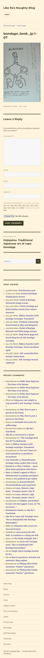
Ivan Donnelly (12, 460)
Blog (5, 589)
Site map (7, 584)
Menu (7, 14)
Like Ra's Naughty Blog (19, 7)
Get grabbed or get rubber (25, 479)
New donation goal (26, 290)
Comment (8, 136)
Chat (5, 600)
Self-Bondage (9, 633)
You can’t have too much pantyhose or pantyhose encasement (21, 453)
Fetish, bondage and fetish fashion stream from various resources (22, 309)
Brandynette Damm (14, 510)
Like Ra (9, 435)
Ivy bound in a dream (24, 435)
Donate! (7, 644)
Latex (5, 617)
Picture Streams (10, 611)
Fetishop (7, 639)
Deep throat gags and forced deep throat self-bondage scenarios (22, 337)
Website (7, 192)
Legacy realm (9, 606)
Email (6, 181)
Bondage (7, 628)
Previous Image (9, 25)
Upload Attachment (21, 206)
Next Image (21, 25)
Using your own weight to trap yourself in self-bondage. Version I (23, 403)
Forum (6, 595)
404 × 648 (23, 106)
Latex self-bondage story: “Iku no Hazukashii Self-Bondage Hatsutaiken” (22, 519)
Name (5, 170)
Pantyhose (8, 622)
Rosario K (10, 466)
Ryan (8, 472)
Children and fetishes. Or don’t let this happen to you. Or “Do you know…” (23, 504)
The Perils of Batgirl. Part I (26, 538)
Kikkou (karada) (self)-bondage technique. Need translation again (23, 347)
